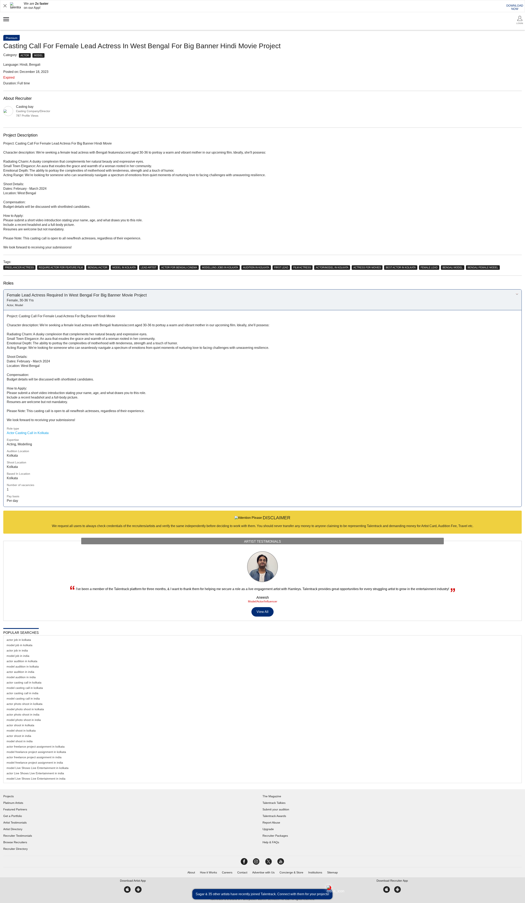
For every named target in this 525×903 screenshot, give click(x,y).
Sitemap (332, 872)
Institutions (315, 872)
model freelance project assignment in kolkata (36, 752)
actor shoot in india (19, 736)
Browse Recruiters (15, 842)
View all (263, 611)
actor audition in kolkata (22, 661)
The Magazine (271, 796)
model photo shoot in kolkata (25, 709)
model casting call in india (23, 698)
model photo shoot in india (24, 719)
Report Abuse (271, 822)
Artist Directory (12, 829)
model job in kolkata (19, 645)
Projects (8, 796)
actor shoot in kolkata (20, 725)
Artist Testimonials (15, 822)
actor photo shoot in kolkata (24, 703)
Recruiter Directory (15, 848)
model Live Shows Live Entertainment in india (36, 778)
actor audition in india (20, 671)
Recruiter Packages (275, 835)
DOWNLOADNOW (514, 7)
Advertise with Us (263, 872)
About (191, 872)
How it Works (208, 872)
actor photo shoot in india (23, 714)
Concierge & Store (291, 872)
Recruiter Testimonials (17, 835)
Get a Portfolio (12, 816)
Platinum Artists (13, 802)
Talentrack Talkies (273, 802)
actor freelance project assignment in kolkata (36, 746)
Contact (242, 872)
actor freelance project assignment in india (34, 757)
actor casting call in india (22, 693)
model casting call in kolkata (25, 687)
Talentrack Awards (274, 816)
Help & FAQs (270, 842)
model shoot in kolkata (21, 730)
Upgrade (268, 829)
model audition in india (21, 677)
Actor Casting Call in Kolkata (28, 433)
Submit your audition (275, 809)
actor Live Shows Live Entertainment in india (35, 773)
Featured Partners (15, 809)
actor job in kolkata (19, 639)
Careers (227, 872)
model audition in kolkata (23, 666)
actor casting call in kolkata (24, 682)
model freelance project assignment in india (35, 762)
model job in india (18, 655)
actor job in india (17, 650)
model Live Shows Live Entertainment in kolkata (37, 768)
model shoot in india (20, 741)
